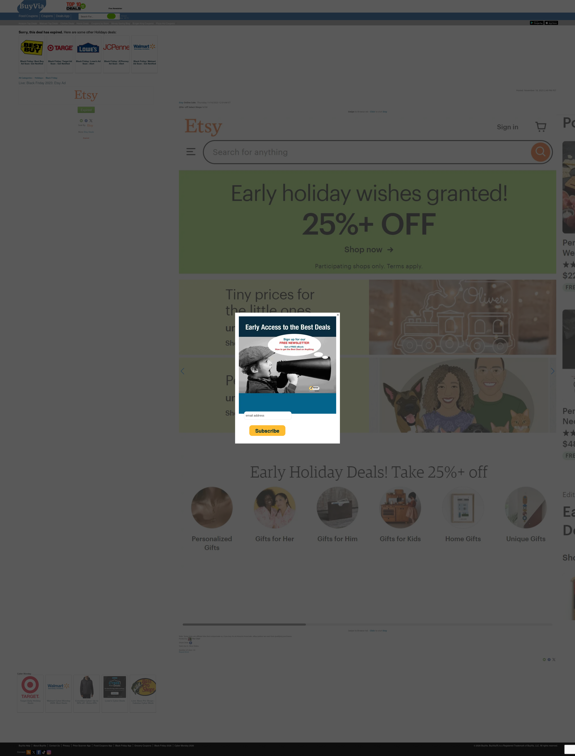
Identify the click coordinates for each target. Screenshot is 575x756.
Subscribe (267, 430)
